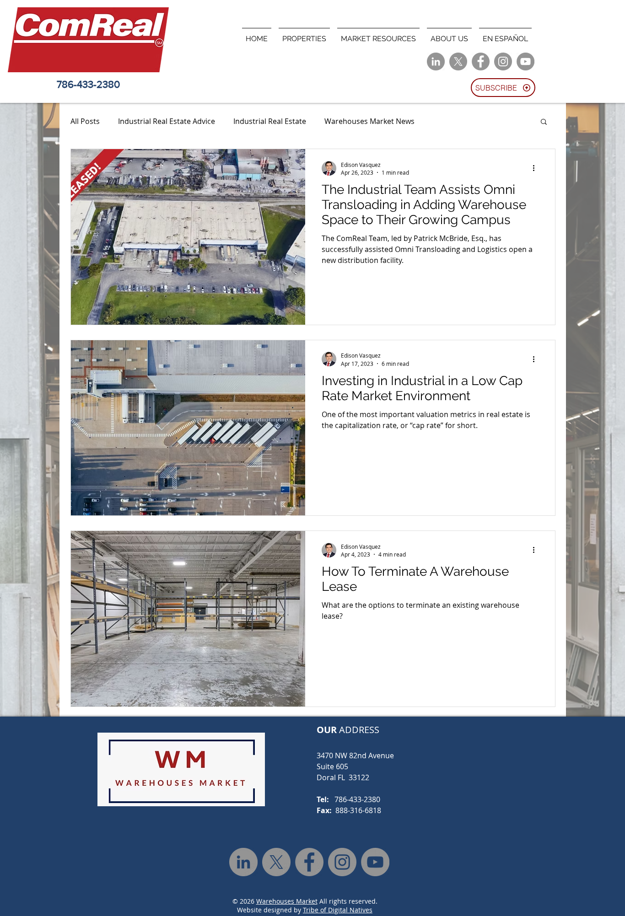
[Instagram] (503, 61)
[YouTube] (525, 61)
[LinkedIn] (436, 61)
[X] (458, 61)
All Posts (85, 121)
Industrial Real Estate (269, 121)
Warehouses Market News (369, 121)
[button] (304, 35)
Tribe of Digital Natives (337, 909)
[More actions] (537, 168)
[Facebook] (481, 61)
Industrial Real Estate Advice (166, 121)
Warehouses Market (287, 901)
